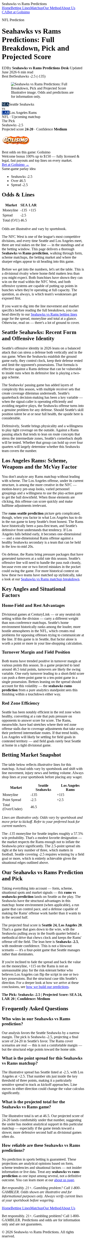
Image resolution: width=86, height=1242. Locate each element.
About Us (68, 8)
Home (6, 8)
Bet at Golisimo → (15, 165)
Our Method (52, 8)
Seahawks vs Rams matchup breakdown (50, 579)
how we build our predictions (47, 987)
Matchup (36, 8)
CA (4, 12)
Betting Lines (20, 8)
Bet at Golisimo (18, 12)
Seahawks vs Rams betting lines (54, 314)
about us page (64, 1180)
